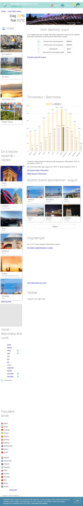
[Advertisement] (54, 75)
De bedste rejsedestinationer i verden (40, 248)
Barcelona (50, 199)
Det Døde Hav (8, 99)
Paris (4, 183)
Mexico (6, 449)
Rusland (6, 473)
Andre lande (13, 490)
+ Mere (54, 226)
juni (8, 359)
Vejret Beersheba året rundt (36, 283)
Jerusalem (7, 54)
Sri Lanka (7, 477)
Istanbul (5, 251)
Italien (3, 230)
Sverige (6, 486)
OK (77, 500)
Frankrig (4, 185)
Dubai (4, 273)
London (5, 206)
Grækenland (8, 460)
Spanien (6, 436)
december (10, 376)
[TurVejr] (41, 8)
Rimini (30, 218)
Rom (4, 228)
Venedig (31, 199)
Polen (5, 470)
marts (9, 350)
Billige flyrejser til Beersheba (36, 174)
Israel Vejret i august (14, 11)
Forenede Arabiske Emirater (10, 276)
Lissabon (67, 218)
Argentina (7, 467)
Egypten (6, 457)
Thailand (6, 464)
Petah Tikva (7, 122)
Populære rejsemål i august (36, 57)
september (10, 368)
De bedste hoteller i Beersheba (37, 170)
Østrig (6, 426)
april (8, 353)
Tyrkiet (4, 253)
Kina (5, 480)
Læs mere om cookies (39, 503)
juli (8, 362)
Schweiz (6, 439)
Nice (66, 199)
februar (9, 347)
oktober (9, 370)
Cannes (49, 218)
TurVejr (3, 11)
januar (9, 344)
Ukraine (6, 433)
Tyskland (7, 430)
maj (8, 356)
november (10, 373)
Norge (6, 483)
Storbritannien (6, 208)
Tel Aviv (5, 76)
